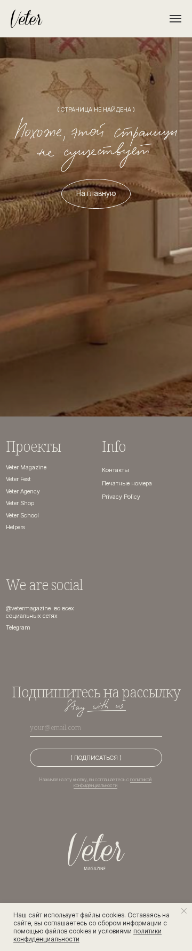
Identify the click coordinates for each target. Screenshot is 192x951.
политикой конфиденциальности (113, 782)
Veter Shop (20, 503)
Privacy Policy (121, 496)
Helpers (15, 527)
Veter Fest (18, 479)
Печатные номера (127, 483)
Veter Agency (23, 491)
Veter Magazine (26, 467)
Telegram (18, 627)
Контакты (115, 470)
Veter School (22, 515)
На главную (96, 193)
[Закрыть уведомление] (184, 911)
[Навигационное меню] (175, 18)
